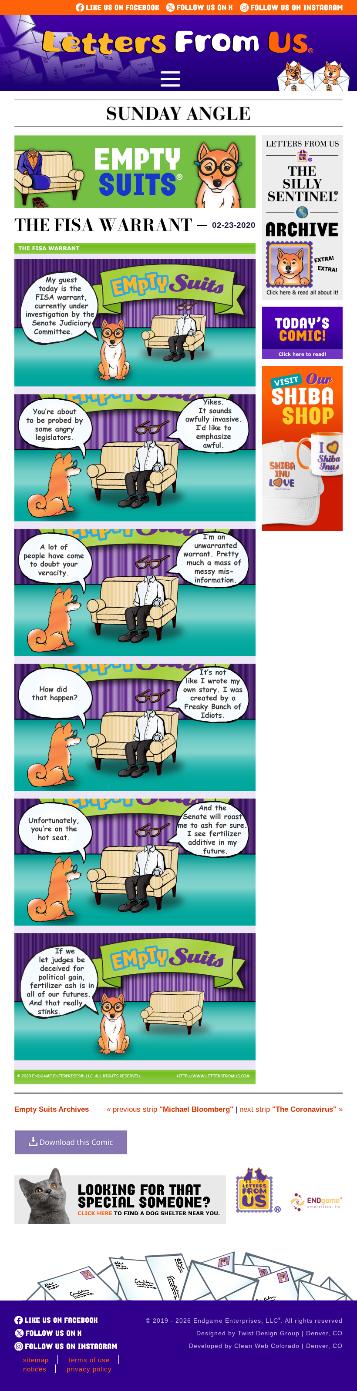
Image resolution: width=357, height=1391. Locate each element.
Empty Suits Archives (51, 1109)
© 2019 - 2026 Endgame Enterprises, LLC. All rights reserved (244, 1320)
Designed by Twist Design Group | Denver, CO (269, 1333)
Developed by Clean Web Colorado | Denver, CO (266, 1346)
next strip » (291, 1109)
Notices (35, 1369)
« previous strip (170, 1109)
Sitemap (36, 1360)
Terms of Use (89, 1360)
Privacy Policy (89, 1369)
